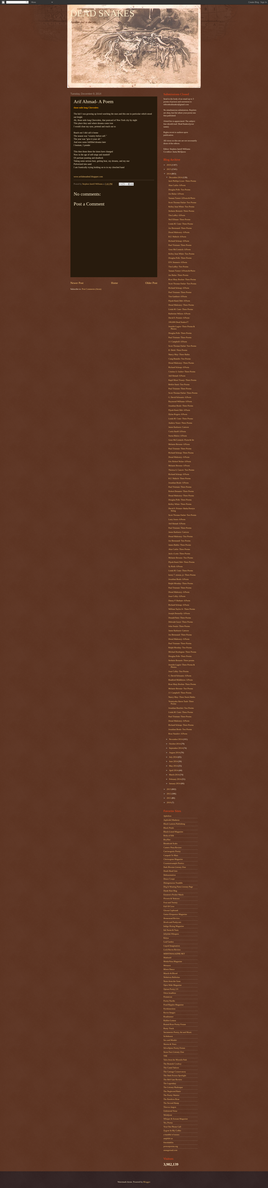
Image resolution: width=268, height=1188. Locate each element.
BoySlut (166, 840)
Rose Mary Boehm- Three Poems (182, 279)
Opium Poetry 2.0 (170, 989)
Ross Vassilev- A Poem (177, 734)
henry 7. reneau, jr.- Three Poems (182, 575)
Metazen (167, 965)
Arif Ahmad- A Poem (176, 376)
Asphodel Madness (171, 820)
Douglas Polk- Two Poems (179, 190)
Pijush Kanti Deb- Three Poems (181, 562)
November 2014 (176, 739)
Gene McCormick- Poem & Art (181, 440)
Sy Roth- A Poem (175, 566)
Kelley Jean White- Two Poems (181, 207)
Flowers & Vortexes (171, 898)
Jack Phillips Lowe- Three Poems (182, 181)
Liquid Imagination (171, 946)
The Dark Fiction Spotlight (174, 1076)
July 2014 (173, 757)
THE (165, 1056)
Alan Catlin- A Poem (176, 185)
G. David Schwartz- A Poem (179, 397)
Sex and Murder (170, 1040)
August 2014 (174, 753)
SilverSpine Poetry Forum (174, 1048)
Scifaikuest (168, 1036)
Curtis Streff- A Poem (177, 431)
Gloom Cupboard (170, 910)
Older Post (151, 282)
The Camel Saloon (171, 1068)
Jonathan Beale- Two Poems (180, 729)
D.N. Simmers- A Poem (177, 262)
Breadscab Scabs (170, 843)
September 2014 (176, 748)
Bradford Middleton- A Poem (180, 680)
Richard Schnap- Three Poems (181, 453)
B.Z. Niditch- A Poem (177, 237)
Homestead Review (171, 918)
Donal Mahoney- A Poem (178, 232)
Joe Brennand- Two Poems (179, 541)
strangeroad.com (170, 1150)
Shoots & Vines (169, 1044)
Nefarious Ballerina (171, 977)
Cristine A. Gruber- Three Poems (181, 372)
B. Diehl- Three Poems (177, 350)
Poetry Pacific (169, 1001)
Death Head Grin (170, 871)
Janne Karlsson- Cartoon (178, 427)
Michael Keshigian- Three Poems (182, 652)
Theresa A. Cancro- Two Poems (181, 470)
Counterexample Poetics (173, 863)
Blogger (146, 1182)
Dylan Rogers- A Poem (177, 414)
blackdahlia (168, 1142)
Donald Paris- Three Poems (179, 618)
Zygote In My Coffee (172, 1131)
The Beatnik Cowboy (172, 1064)
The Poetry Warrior (171, 1095)
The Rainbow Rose (171, 1099)
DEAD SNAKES (102, 13)
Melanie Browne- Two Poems (180, 558)
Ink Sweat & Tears (171, 930)
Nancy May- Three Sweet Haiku (181, 697)
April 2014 (174, 770)
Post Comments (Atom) (91, 289)
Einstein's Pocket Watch (173, 895)
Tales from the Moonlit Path (175, 1060)
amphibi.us (168, 1138)
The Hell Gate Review (172, 1080)
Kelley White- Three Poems (179, 504)
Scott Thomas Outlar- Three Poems (182, 393)
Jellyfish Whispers (171, 934)
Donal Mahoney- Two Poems (180, 536)
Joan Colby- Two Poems (178, 671)
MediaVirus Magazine (172, 961)
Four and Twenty (170, 903)
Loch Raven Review (172, 950)
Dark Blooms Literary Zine (174, 867)
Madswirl (167, 958)
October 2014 (175, 744)
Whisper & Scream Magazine (175, 1119)
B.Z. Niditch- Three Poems (179, 478)
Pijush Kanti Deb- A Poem (179, 301)
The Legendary (169, 1083)
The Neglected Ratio (172, 1091)
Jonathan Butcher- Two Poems (181, 708)
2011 (169, 798)
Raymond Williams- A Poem (180, 401)
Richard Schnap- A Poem (178, 241)
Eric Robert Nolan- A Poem (179, 461)
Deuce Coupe (169, 879)
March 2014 (174, 775)
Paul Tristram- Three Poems (179, 245)
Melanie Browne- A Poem (179, 444)
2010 (169, 802)
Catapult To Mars (170, 855)
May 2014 (173, 766)
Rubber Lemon (169, 1020)
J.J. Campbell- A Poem (177, 342)
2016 (169, 165)
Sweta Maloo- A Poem (177, 436)
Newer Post (76, 282)
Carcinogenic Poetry (172, 851)
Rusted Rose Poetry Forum (174, 1024)
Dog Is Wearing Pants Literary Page (178, 887)
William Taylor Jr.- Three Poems (181, 609)
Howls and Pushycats (172, 922)
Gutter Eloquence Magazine (175, 914)
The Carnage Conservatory (174, 1072)
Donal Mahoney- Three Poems (181, 305)
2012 (169, 794)
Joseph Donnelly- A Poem (179, 613)
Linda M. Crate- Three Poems (180, 224)
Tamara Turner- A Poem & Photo (181, 198)
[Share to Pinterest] (132, 184)
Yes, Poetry (168, 1123)
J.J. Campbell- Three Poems (179, 693)
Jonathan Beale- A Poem (178, 483)
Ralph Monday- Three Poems (180, 583)
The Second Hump (171, 1103)
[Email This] (120, 184)
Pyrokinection (169, 1009)
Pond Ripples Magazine (173, 1005)
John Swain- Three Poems (179, 626)
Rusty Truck (168, 1028)
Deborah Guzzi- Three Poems (180, 622)
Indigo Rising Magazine (173, 926)
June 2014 (173, 761)
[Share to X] (126, 184)
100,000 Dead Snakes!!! (178, 322)
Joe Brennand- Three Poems (180, 228)
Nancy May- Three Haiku (179, 354)
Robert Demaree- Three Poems (181, 491)
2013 (169, 789)
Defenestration (169, 875)
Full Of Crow (168, 906)
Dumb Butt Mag (170, 891)
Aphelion (167, 816)
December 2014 (176, 177)
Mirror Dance (169, 969)
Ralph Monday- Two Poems (180, 648)
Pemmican (167, 997)
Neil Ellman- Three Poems (179, 219)
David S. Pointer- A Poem (178, 318)
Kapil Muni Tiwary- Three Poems (182, 380)
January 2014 (175, 783)
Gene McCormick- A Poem (179, 249)
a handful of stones (171, 1135)
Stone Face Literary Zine (173, 1052)
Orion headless (169, 993)
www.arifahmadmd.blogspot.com (88, 176)
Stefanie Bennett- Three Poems (181, 211)
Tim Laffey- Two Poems (178, 267)
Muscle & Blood (170, 973)
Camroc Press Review (172, 847)
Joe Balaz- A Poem (176, 194)
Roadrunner (168, 1017)
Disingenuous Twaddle (173, 883)
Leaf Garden (168, 942)
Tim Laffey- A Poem (176, 215)
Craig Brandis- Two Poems (179, 359)
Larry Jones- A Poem (176, 519)
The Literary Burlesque (173, 1087)
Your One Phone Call (172, 1127)
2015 (169, 169)
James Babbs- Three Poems (179, 545)
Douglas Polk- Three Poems (180, 258)
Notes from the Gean (172, 981)
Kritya (166, 938)
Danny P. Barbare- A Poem (179, 601)
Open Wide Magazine (172, 985)
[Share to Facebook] (129, 184)
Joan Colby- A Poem (176, 596)
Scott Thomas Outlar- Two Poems (182, 202)
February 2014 (175, 779)
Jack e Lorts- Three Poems (179, 554)
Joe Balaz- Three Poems (178, 275)
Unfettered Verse (170, 1111)
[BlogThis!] (123, 184)
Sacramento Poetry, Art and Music (177, 1032)
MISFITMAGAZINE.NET (174, 954)
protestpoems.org (170, 1146)
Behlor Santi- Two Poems (179, 384)
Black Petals (168, 828)
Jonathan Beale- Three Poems (180, 406)
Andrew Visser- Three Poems (180, 423)
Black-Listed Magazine (173, 832)
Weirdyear (167, 1115)
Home (114, 282)
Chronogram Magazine (173, 859)
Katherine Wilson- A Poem (179, 314)
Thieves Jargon (169, 1107)
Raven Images (169, 1013)
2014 (169, 174)
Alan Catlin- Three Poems (179, 549)
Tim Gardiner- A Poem (177, 296)
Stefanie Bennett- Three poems (181, 660)
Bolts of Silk (168, 836)
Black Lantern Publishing (174, 824)
